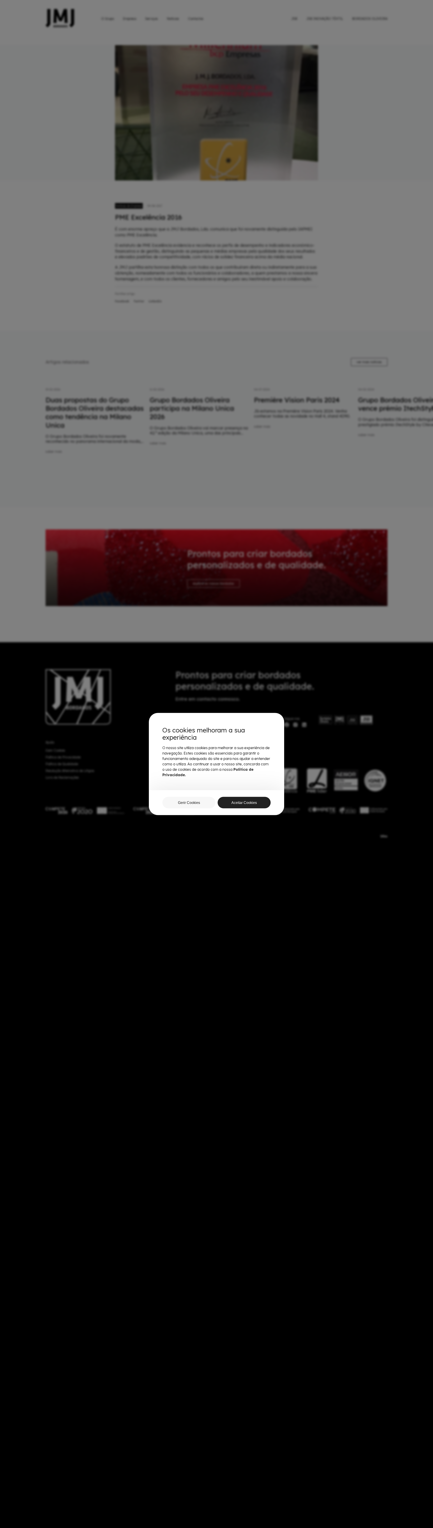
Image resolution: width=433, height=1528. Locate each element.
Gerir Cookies (189, 803)
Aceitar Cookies (244, 803)
